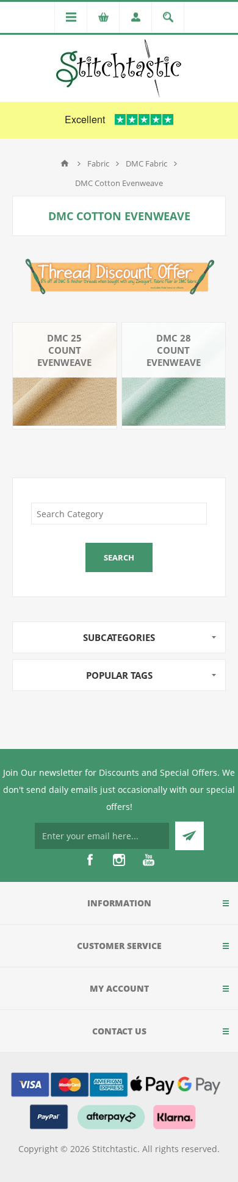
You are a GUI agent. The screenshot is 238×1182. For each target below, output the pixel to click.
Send (189, 836)
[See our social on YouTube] (148, 860)
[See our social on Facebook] (89, 860)
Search (119, 557)
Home (65, 163)
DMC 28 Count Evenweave (173, 350)
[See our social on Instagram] (119, 860)
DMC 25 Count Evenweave (64, 350)
